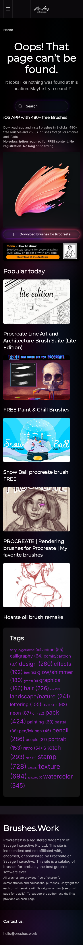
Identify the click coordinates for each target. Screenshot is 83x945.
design (36, 663)
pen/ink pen (35, 730)
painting (40, 722)
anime (53, 649)
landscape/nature (40, 696)
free (30, 673)
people (36, 739)
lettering (25, 704)
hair (36, 688)
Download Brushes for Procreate (44, 234)
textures (35, 777)
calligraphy (26, 656)
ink (55, 689)
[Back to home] (41, 9)
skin (31, 758)
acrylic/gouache (25, 650)
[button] (8, 9)
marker (54, 704)
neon (20, 713)
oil (38, 713)
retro (32, 748)
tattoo (32, 768)
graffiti (31, 681)
